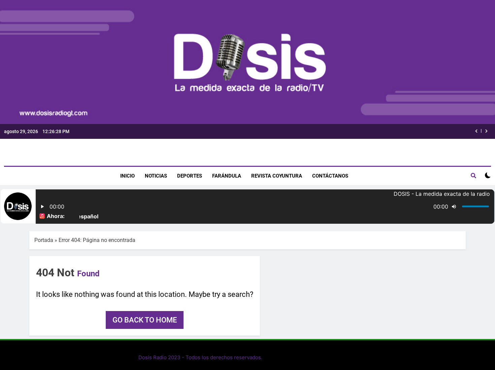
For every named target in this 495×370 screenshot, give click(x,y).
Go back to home (144, 320)
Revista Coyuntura (276, 176)
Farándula (226, 176)
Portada (43, 240)
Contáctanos (330, 176)
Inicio (127, 176)
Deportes (189, 176)
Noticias (156, 176)
